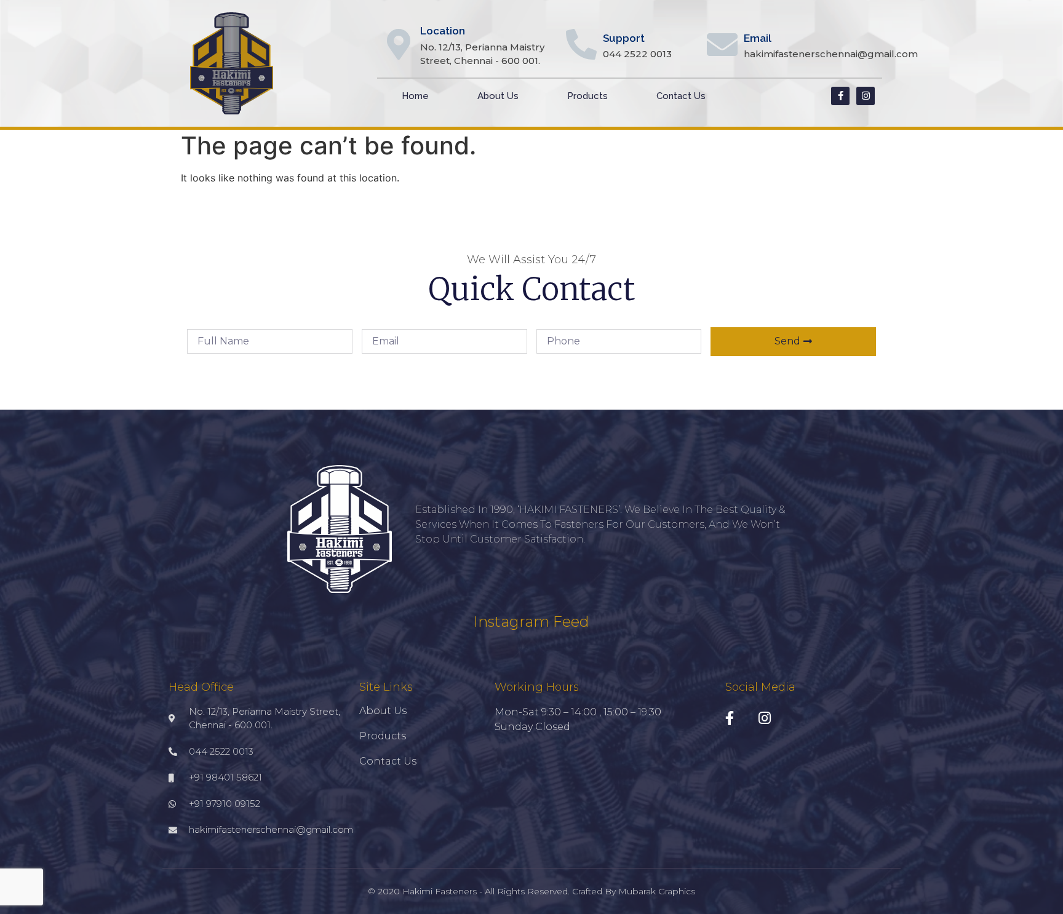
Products (587, 95)
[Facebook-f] (840, 96)
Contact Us (681, 95)
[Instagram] (865, 96)
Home (415, 95)
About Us (498, 95)
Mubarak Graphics (656, 891)
